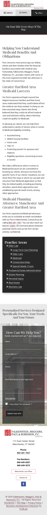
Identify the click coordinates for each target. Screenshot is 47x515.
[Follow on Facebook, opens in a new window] (23, 484)
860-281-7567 (15, 223)
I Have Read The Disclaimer (20, 404)
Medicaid (17, 258)
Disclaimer (10, 398)
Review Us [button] (23, 478)
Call (40, 13)
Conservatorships (21, 262)
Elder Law (13, 245)
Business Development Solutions (22, 505)
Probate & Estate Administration (25, 270)
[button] (8, 12)
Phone (7, 367)
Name (7, 341)
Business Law (15, 286)
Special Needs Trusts (23, 266)
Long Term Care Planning (25, 250)
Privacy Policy (34, 502)
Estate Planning (16, 274)
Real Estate (14, 282)
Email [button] (24, 12)
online (12, 226)
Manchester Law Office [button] (23, 471)
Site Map (21, 502)
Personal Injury (16, 278)
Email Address (11, 354)
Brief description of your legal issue (19, 379)
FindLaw (23, 509)
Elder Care (18, 254)
